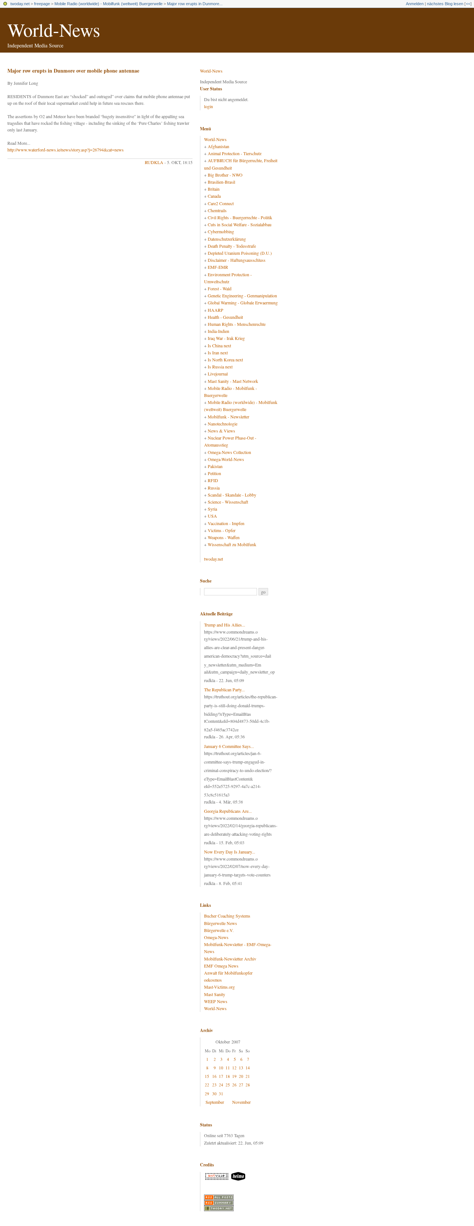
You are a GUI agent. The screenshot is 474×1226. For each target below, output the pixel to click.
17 (221, 1076)
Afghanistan (218, 146)
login (208, 106)
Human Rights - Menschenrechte (237, 324)
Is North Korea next (225, 360)
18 (228, 1076)
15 (207, 1076)
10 (221, 1067)
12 (234, 1067)
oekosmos (213, 980)
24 (221, 1085)
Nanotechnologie (222, 424)
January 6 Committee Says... (229, 746)
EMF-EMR (218, 267)
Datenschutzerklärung (227, 239)
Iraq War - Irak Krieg (226, 338)
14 (248, 1067)
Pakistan (215, 466)
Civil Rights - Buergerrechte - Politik (240, 217)
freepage (42, 3)
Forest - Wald (219, 288)
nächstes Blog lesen (445, 3)
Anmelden (415, 3)
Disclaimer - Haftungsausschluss (237, 260)
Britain (214, 189)
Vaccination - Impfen (226, 523)
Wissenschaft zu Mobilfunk (232, 544)
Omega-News (216, 937)
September (215, 1102)
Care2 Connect (221, 203)
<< (468, 3)
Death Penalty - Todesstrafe (232, 246)
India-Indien (218, 331)
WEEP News (215, 1001)
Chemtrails (217, 210)
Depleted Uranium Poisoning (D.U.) (240, 253)
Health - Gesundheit (225, 317)
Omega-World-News (226, 459)
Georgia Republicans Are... (228, 811)
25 (228, 1085)
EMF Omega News (221, 966)
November (241, 1102)
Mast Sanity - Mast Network (233, 381)
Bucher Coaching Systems (227, 916)
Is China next (219, 345)
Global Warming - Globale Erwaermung (243, 302)
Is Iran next (218, 352)
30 (214, 1093)
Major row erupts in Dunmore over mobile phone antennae (73, 70)
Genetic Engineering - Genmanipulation (242, 295)
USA (212, 516)
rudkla (154, 162)
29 (207, 1093)
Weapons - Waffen (224, 537)
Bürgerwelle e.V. (219, 930)
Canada (214, 196)
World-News (53, 29)
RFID (213, 480)
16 (214, 1076)
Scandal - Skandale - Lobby (232, 495)
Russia (214, 488)
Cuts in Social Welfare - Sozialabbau (239, 224)
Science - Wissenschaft (228, 502)
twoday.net (20, 3)
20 (241, 1076)
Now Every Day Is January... (229, 852)
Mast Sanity (214, 994)
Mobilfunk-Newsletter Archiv (230, 959)
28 (248, 1085)
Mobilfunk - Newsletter (228, 417)
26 (234, 1085)
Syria (212, 509)
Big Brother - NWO (225, 175)
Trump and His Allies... (224, 625)
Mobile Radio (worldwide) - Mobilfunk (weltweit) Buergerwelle (108, 3)
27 (241, 1085)
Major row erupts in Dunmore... (195, 3)
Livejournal (218, 374)
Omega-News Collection (229, 452)
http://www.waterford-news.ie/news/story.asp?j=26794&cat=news (65, 150)
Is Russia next (220, 367)
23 (214, 1085)
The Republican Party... (224, 689)
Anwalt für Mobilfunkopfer (228, 973)
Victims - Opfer (222, 530)
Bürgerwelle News (220, 923)
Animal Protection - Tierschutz (234, 153)
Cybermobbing (221, 231)
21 (248, 1076)
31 (221, 1093)
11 (228, 1067)
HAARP (215, 310)
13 (241, 1067)
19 (234, 1076)
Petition (214, 473)
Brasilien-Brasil (221, 182)
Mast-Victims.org (219, 987)
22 (207, 1085)
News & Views (221, 431)
